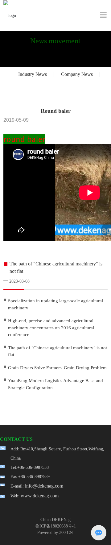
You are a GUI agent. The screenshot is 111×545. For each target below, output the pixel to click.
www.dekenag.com (40, 495)
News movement (55, 41)
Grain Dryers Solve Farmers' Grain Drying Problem (57, 367)
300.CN (66, 532)
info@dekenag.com (44, 485)
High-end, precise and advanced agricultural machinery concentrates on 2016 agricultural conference (51, 327)
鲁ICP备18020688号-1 (55, 526)
